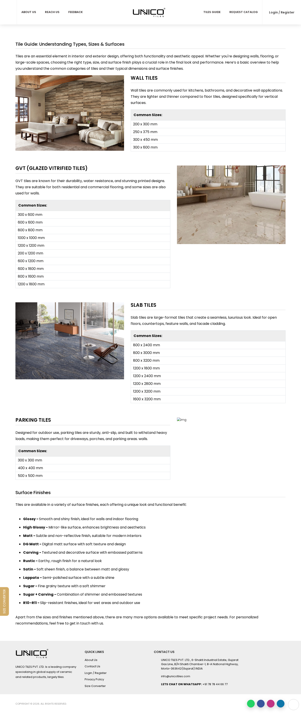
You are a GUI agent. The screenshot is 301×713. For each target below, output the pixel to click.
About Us (28, 12)
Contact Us (92, 666)
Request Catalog (243, 12)
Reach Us (52, 12)
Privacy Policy (94, 679)
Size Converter (95, 686)
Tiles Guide (212, 12)
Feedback (75, 12)
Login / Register (281, 12)
